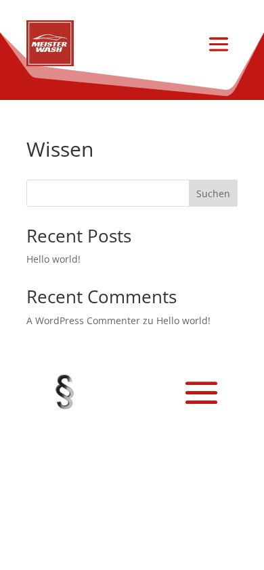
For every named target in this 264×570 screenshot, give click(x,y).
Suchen (213, 193)
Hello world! (53, 259)
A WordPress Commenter (83, 320)
